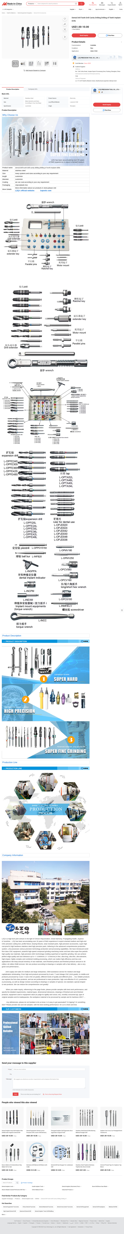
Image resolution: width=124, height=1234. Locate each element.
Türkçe (97, 1223)
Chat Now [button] (111, 35)
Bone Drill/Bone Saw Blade (99, 1186)
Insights (108, 1221)
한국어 (76, 1223)
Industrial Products (67, 1190)
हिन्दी (86, 1223)
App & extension (100, 9)
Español (25, 1223)
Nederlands (65, 1223)
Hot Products (17, 1221)
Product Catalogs (27, 1183)
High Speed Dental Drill (9, 1211)
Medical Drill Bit (113, 1207)
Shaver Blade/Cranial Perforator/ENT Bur (13, 1190)
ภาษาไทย (91, 1223)
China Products (26, 1221)
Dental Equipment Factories (11, 1207)
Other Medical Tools (37, 1190)
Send (15, 1094)
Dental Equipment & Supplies (25, 13)
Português (31, 1223)
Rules (121, 9)
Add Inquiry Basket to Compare (36, 70)
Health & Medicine (11, 13)
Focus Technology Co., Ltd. (50, 1227)
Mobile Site (101, 1221)
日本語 (82, 1223)
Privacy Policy (89, 1227)
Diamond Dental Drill (25, 1211)
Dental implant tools (7, 1186)
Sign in (120, 5)
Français (38, 1223)
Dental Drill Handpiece (99, 1207)
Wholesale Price (64, 1221)
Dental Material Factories (46, 1207)
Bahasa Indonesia (112, 1223)
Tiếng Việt (103, 1223)
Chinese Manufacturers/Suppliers (40, 1221)
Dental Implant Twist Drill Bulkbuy (44, 1211)
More (3, 1214)
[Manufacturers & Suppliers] (12, 4)
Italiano (53, 1223)
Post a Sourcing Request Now (52, 1094)
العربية (71, 1223)
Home (3, 13)
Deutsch (59, 1223)
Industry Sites (73, 1221)
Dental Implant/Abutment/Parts (71, 1186)
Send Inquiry (84, 35)
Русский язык (45, 1223)
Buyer (80, 9)
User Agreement (72, 1227)
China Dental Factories (29, 1207)
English (19, 1223)
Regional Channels (83, 1221)
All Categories (8, 9)
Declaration (81, 1227)
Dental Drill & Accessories (40, 13)
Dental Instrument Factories (65, 1207)
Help (90, 9)
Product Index (93, 1221)
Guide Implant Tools (37, 1186)
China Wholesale (54, 1221)
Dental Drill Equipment (83, 1207)
